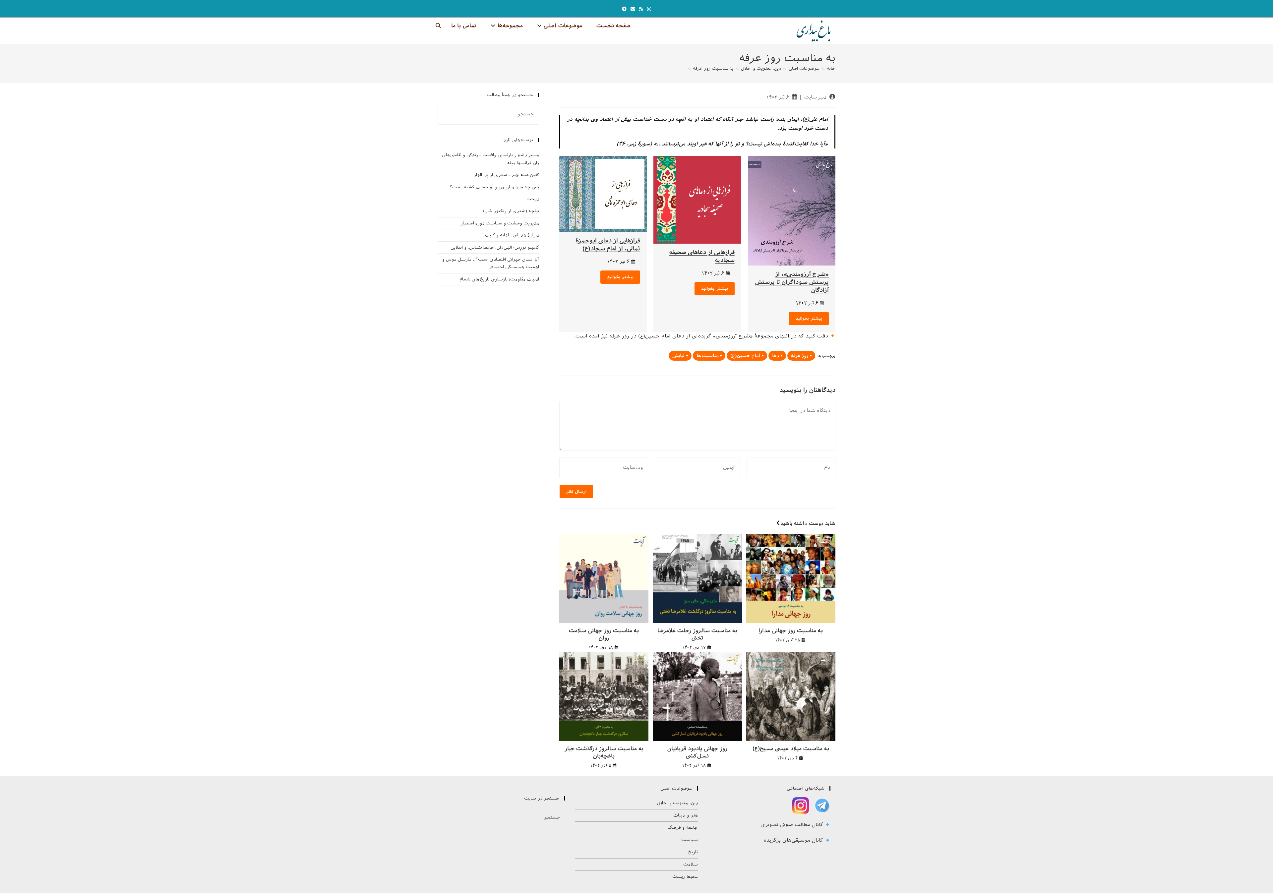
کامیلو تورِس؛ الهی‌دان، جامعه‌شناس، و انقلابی (495, 247)
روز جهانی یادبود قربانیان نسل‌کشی (697, 752)
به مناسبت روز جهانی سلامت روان (604, 634)
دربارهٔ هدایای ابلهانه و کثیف (512, 235)
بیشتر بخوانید (809, 318)
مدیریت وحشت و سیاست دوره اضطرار (499, 223)
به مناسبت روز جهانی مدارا (790, 630)
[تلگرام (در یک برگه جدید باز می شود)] (624, 9)
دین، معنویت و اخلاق (677, 803)
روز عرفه (799, 355)
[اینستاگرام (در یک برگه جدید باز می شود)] (649, 9)
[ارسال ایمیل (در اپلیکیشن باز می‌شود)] (633, 9)
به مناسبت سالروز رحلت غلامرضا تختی (697, 634)
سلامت (690, 864)
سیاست (689, 839)
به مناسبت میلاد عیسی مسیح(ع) (791, 748)
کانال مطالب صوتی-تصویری (792, 825)
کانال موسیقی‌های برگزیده (794, 840)
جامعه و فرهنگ (682, 827)
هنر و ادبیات (685, 815)
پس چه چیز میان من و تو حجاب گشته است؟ (494, 187)
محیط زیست (685, 876)
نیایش (678, 355)
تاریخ (693, 852)
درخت (532, 199)
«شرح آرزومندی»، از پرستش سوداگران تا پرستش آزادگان (792, 282)
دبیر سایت (815, 97)
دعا (775, 355)
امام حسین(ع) (745, 355)
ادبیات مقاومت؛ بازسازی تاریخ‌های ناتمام (499, 279)
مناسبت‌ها (707, 355)
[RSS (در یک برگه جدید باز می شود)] (641, 9)
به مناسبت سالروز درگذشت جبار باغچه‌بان (604, 752)
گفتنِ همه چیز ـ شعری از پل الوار (506, 174)
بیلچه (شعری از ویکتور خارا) (511, 210)
